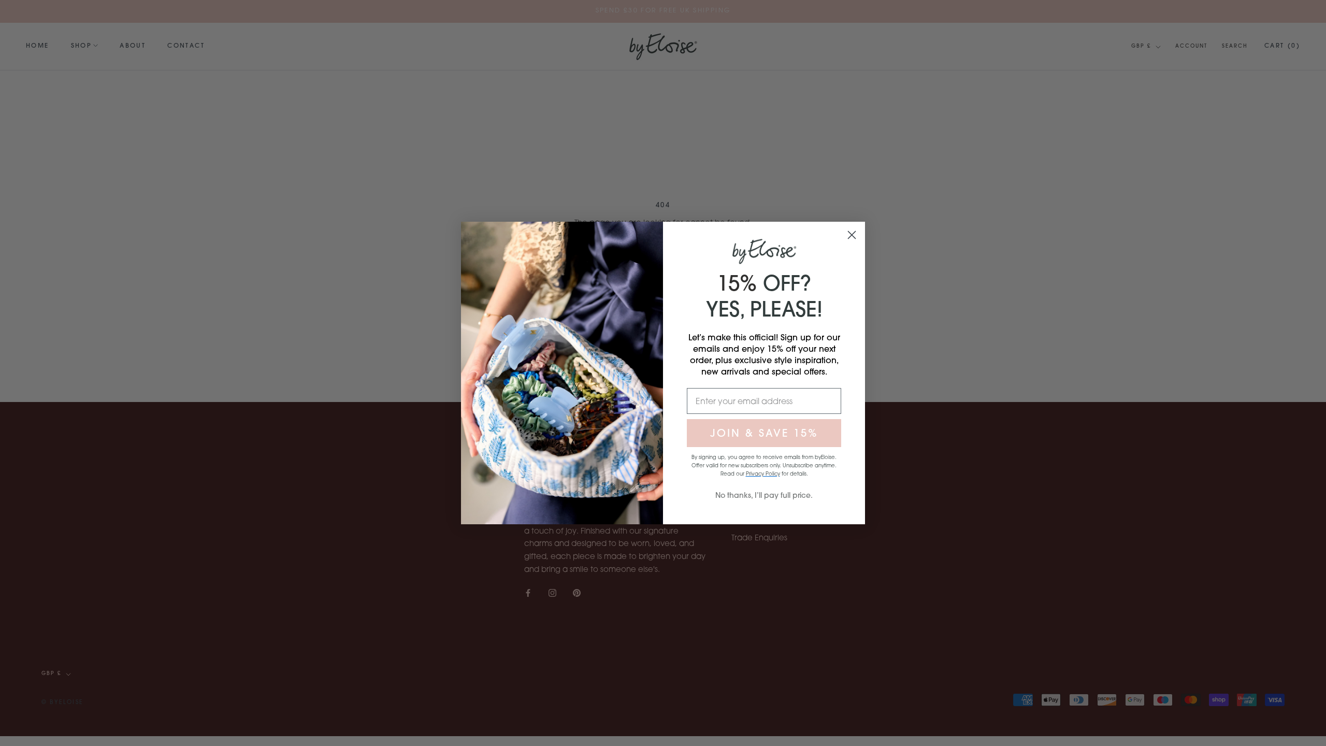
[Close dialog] (852, 235)
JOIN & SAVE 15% (764, 432)
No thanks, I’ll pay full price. (764, 495)
